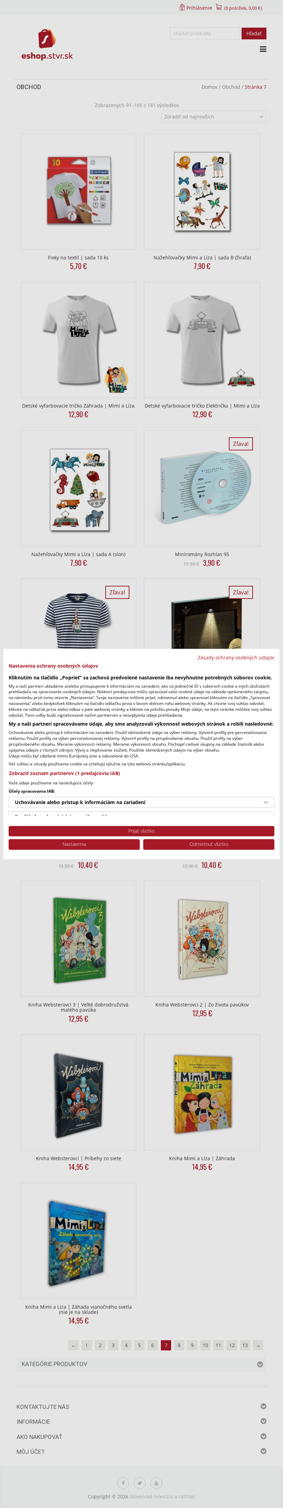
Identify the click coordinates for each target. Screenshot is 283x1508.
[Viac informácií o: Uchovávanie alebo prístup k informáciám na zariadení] (266, 802)
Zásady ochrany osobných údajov (236, 657)
